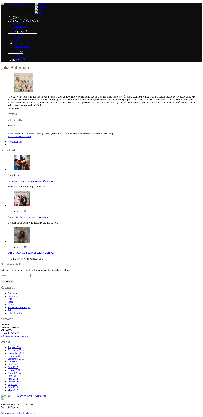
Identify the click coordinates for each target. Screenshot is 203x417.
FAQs (17, 29)
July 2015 (12, 364)
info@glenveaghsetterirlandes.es (17, 336)
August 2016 (14, 347)
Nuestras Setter (22, 32)
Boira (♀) (19, 40)
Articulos (12, 293)
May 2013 (13, 390)
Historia (12, 304)
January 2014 (14, 381)
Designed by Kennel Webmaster (30, 396)
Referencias (20, 26)
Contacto (17, 60)
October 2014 (14, 370)
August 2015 (14, 361)
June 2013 (13, 387)
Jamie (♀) (19, 35)
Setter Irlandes (15, 313)
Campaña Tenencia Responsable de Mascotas (30, 181)
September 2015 (16, 358)
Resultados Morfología (19, 307)
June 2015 (13, 367)
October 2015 (14, 356)
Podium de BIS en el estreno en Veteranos (28, 216)
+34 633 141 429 (10, 333)
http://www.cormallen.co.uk (19, 136)
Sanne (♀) (19, 37)
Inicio (13, 17)
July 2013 (12, 384)
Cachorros (18, 43)
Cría (10, 299)
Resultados (19, 57)
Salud (10, 310)
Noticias (15, 52)
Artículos (18, 55)
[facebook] (41, 6)
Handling (18, 23)
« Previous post (15, 141)
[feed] (38, 12)
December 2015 (16, 350)
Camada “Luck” (22, 46)
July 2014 (12, 376)
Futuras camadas (22, 49)
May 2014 (13, 378)
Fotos (10, 301)
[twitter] (39, 4)
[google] (40, 9)
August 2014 (14, 373)
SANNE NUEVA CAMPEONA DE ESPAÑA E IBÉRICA (31, 252)
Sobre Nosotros (23, 20)
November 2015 (16, 353)
